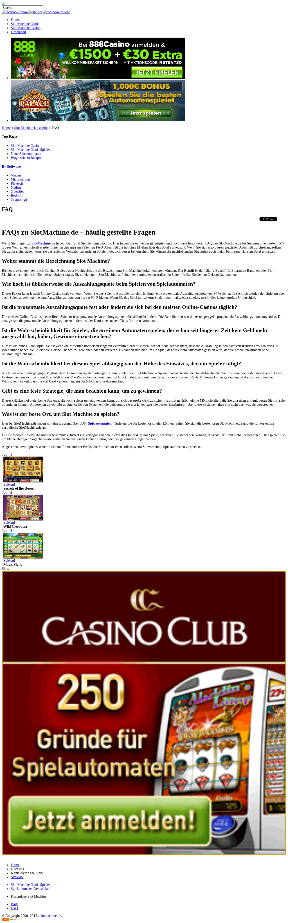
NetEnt (16, 187)
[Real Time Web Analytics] (11, 920)
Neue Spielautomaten (26, 154)
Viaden (16, 175)
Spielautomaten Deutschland (31, 889)
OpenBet (17, 191)
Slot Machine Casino (25, 28)
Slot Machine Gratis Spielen (31, 150)
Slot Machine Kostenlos (31, 128)
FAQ (14, 908)
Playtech (17, 183)
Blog (14, 904)
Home (15, 20)
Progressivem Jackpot (26, 158)
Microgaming (20, 179)
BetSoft (16, 195)
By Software (11, 166)
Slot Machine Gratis (25, 24)
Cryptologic (19, 199)
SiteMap (17, 877)
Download (18, 32)
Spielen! (9, 484)
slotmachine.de (50, 916)
